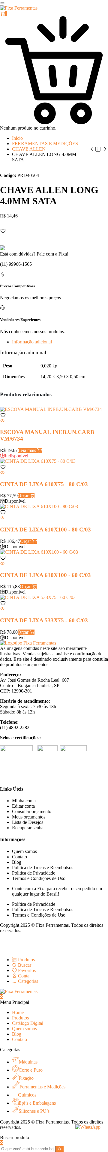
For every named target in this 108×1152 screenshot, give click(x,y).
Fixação (26, 1078)
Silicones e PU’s (34, 1111)
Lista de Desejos (27, 822)
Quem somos (24, 851)
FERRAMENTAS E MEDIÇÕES (45, 143)
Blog (16, 862)
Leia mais (27, 450)
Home (18, 1012)
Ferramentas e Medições (42, 1086)
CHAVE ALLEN (29, 148)
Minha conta (24, 800)
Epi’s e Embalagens (37, 1103)
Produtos (20, 1017)
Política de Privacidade (33, 872)
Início (17, 138)
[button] (3, 231)
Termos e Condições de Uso (38, 878)
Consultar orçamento (31, 811)
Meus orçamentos (28, 816)
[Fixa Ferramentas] (19, 7)
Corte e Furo (31, 1070)
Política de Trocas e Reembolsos (42, 867)
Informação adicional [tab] (32, 341)
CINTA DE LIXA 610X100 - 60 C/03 (45, 575)
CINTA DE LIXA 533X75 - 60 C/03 (44, 620)
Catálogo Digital (27, 1023)
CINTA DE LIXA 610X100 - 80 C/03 (45, 529)
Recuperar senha (28, 827)
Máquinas (28, 1061)
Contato (19, 856)
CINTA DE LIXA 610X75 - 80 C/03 (44, 484)
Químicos (27, 1094)
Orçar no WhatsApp (19, 236)
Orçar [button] (24, 495)
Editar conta (23, 806)
